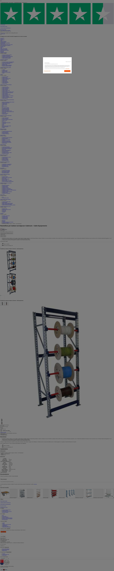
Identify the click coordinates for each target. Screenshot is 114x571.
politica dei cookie (67, 68)
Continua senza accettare (68, 61)
